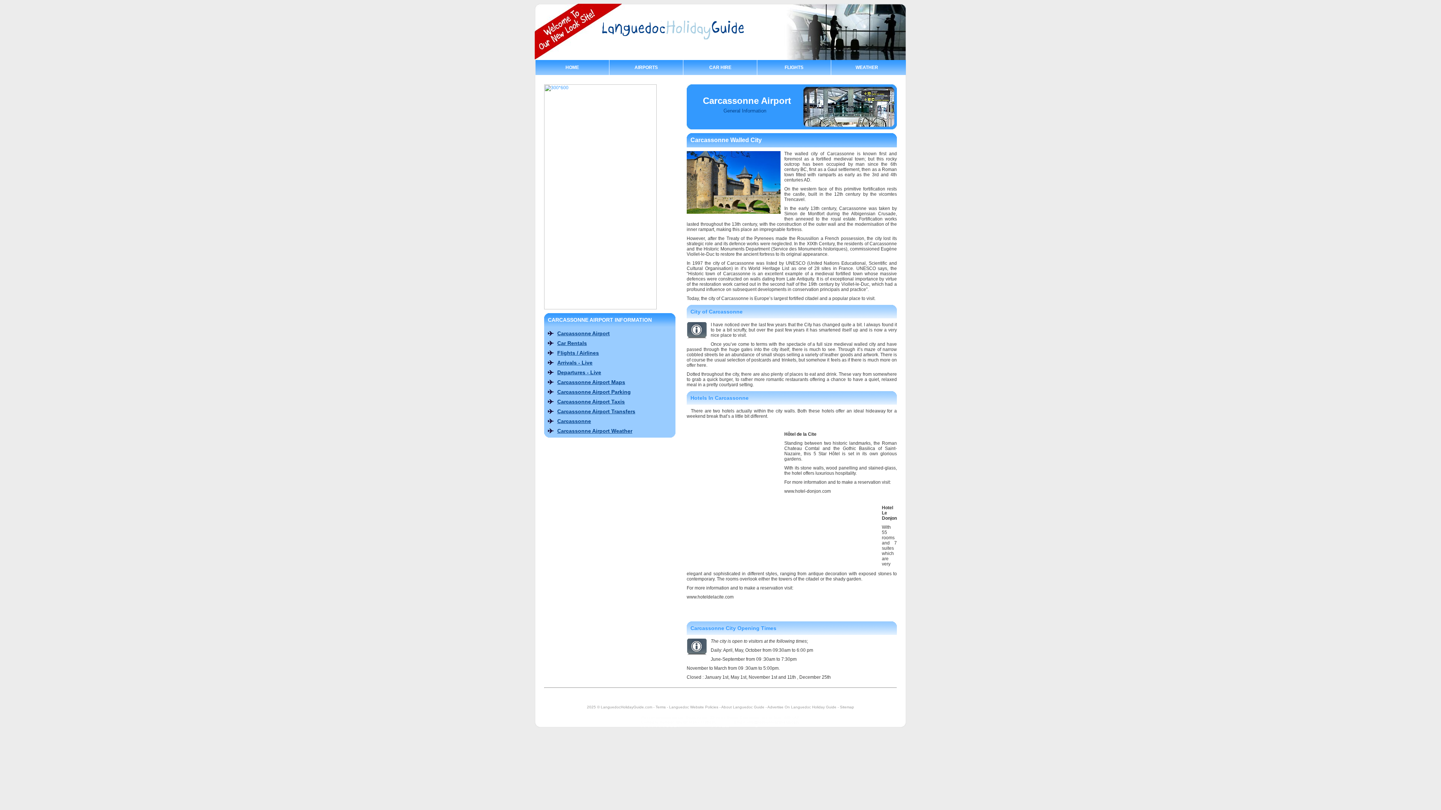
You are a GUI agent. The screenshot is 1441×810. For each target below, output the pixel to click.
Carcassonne (574, 421)
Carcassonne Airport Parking (594, 392)
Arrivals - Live (575, 363)
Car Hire (720, 67)
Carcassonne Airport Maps (591, 382)
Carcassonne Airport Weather (594, 431)
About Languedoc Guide (742, 707)
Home (572, 67)
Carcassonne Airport (583, 333)
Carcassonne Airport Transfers (596, 411)
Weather (867, 67)
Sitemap (847, 707)
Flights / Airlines (578, 353)
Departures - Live (579, 372)
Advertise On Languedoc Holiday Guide (801, 707)
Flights (794, 67)
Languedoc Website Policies (693, 707)
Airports (646, 67)
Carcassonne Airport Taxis (591, 402)
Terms (661, 707)
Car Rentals (572, 343)
